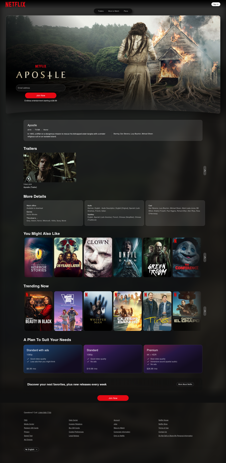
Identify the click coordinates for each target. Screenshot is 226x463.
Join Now (40, 95)
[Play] (189, 99)
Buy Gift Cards (74, 428)
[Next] (204, 170)
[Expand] (201, 99)
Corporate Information (122, 432)
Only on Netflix (119, 435)
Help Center (73, 420)
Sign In (215, 4)
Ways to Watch (119, 428)
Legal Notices (74, 435)
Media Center (29, 424)
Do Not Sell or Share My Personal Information (176, 435)
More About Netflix (185, 384)
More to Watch (113, 11)
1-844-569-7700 (44, 412)
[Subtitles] (207, 99)
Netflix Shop (163, 424)
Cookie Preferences (76, 432)
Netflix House (163, 420)
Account (117, 420)
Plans (126, 11)
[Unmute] (195, 99)
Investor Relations (75, 424)
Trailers (101, 11)
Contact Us (163, 432)
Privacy (26, 432)
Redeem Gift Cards (31, 428)
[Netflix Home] (14, 4)
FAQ (25, 420)
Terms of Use (164, 428)
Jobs (115, 424)
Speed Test (28, 435)
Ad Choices (28, 439)
